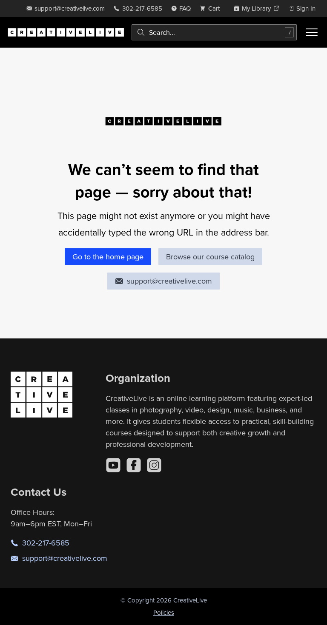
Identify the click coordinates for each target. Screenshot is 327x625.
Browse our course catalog (210, 256)
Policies (163, 612)
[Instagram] (154, 465)
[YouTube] (113, 465)
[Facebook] (133, 465)
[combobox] (214, 32)
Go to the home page (107, 256)
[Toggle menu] (311, 32)
